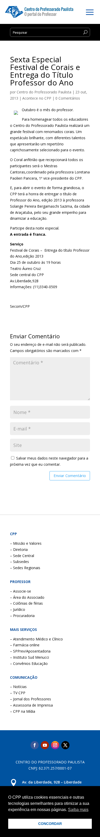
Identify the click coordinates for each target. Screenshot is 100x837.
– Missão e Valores (26, 543)
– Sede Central (22, 555)
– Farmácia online (24, 644)
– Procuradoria (22, 615)
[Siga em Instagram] (55, 745)
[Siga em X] (65, 745)
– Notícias (18, 686)
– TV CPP (17, 692)
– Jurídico (17, 609)
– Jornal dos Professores (30, 699)
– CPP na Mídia (22, 711)
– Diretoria (19, 549)
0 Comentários (67, 98)
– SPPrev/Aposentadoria (30, 651)
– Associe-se (20, 591)
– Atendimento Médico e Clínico (36, 639)
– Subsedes (19, 561)
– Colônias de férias (26, 603)
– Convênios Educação (29, 663)
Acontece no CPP (36, 98)
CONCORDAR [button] (50, 824)
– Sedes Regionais (25, 567)
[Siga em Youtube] (45, 745)
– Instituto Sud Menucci (29, 657)
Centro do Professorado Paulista (44, 92)
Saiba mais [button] (78, 809)
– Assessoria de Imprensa (31, 705)
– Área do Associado (27, 597)
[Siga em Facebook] (35, 745)
